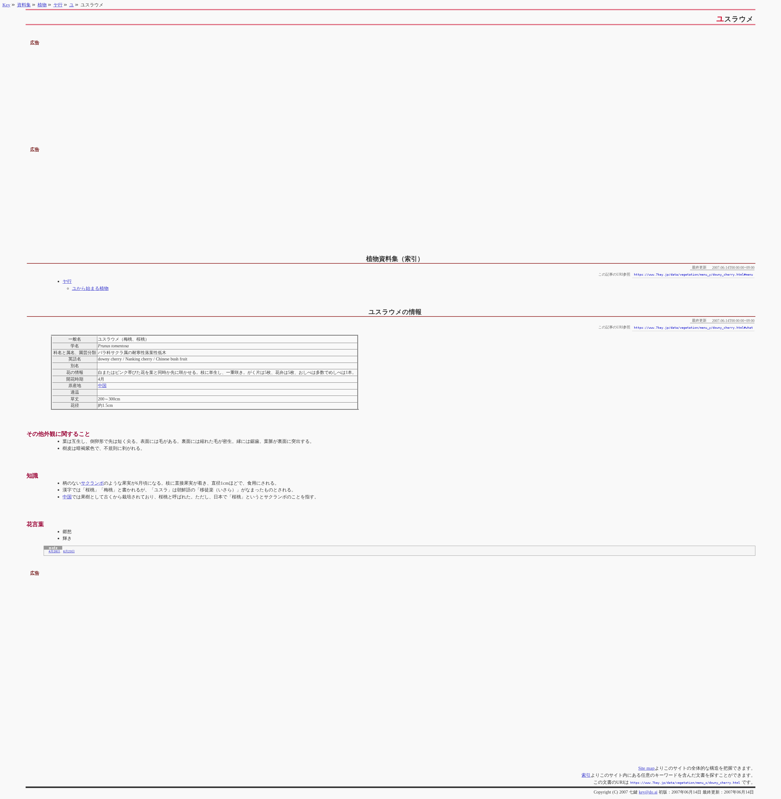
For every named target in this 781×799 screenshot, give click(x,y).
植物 (42, 4)
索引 (586, 775)
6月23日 (69, 551)
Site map (646, 768)
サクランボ (92, 483)
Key (6, 4)
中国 (102, 385)
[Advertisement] (390, 89)
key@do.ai (648, 792)
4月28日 (54, 551)
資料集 (24, 4)
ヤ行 (67, 281)
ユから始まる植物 (90, 288)
